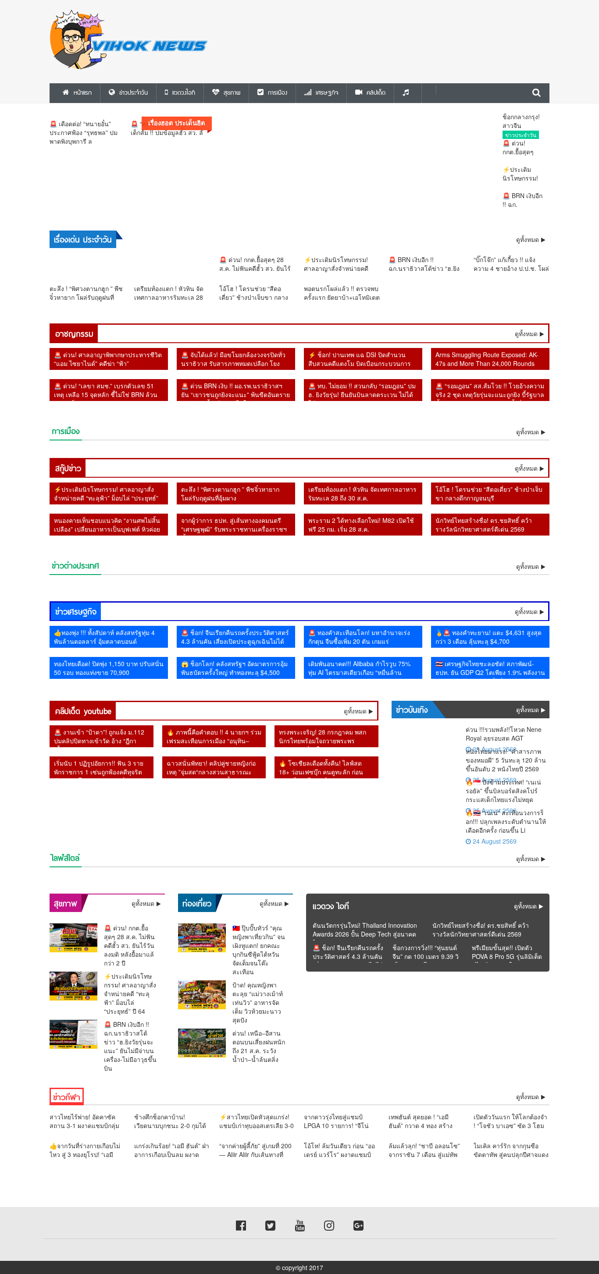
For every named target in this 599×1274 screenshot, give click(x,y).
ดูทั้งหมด (526, 333)
